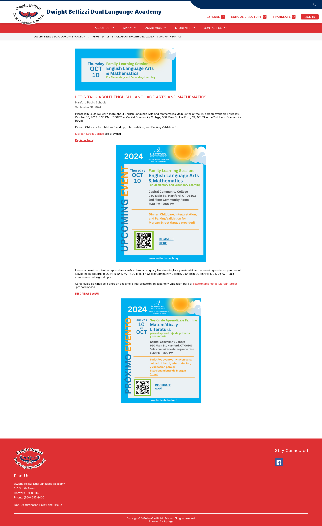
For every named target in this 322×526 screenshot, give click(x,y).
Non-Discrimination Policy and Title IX (38, 505)
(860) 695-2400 (34, 497)
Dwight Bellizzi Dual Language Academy (59, 36)
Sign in (309, 16)
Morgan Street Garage (89, 133)
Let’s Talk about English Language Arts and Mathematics (144, 36)
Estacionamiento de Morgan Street (215, 283)
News (96, 36)
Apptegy (168, 521)
